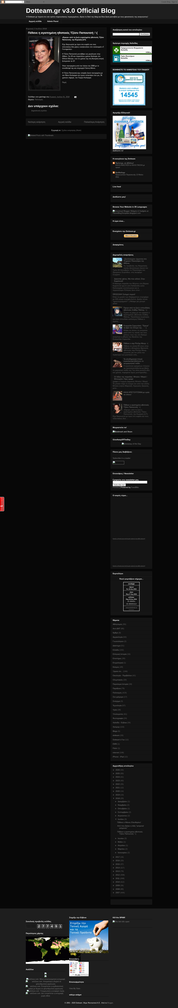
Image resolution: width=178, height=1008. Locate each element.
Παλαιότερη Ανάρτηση (94, 122)
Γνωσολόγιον (118, 641)
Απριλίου (122, 845)
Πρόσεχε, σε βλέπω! (124, 163)
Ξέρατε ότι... (118, 671)
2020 (118, 791)
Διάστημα (116, 646)
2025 (118, 773)
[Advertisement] (132, 944)
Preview (116, 487)
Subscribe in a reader (121, 458)
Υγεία (115, 710)
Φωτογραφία (118, 718)
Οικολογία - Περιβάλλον (122, 675)
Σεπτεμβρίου (123, 812)
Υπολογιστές (118, 714)
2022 (118, 784)
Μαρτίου (121, 849)
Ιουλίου (121, 819)
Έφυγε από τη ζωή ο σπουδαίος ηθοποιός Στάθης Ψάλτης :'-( (137, 309)
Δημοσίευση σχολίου (39, 111)
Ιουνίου (121, 838)
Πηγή (64, 82)
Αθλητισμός (117, 624)
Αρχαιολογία (118, 637)
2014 (118, 868)
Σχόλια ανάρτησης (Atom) (71, 130)
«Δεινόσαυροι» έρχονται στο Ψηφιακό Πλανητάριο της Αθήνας (135, 261)
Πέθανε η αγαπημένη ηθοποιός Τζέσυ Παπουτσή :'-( (62, 32)
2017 (118, 857)
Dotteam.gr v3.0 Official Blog (71, 10)
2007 (118, 893)
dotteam (116, 735)
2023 (118, 781)
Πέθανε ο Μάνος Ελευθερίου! (129, 822)
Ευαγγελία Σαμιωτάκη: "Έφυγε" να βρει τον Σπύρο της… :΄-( (136, 327)
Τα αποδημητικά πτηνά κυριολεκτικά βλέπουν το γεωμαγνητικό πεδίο (134, 361)
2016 (118, 860)
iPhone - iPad (118, 757)
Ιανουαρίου (122, 853)
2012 (118, 875)
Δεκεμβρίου (123, 801)
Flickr (115, 748)
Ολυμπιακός (118, 680)
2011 (118, 878)
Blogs (115, 731)
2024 (118, 777)
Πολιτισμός (39, 100)
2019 (118, 795)
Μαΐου (120, 842)
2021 (118, 788)
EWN (115, 744)
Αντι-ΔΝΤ (116, 628)
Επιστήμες (117, 658)
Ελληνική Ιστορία (120, 654)
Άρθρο (115, 633)
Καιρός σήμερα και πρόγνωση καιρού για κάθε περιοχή (129, 538)
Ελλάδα (116, 650)
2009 (118, 885)
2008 (118, 889)
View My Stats (74, 988)
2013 (118, 871)
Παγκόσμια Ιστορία (120, 684)
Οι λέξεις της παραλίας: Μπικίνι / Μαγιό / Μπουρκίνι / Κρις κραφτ (130, 378)
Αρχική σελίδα (35, 21)
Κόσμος (116, 667)
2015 (118, 864)
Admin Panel (52, 21)
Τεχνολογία (117, 705)
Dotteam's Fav (119, 740)
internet (116, 753)
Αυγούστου (123, 816)
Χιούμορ (116, 727)
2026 (118, 770)
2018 (118, 798)
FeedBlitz (135, 487)
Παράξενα (117, 688)
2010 (118, 882)
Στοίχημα (116, 701)
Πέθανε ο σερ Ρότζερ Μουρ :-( (136, 343)
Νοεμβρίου (122, 805)
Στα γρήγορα (118, 697)
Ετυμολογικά (118, 663)
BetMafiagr (120, 172)
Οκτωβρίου (122, 808)
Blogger (110, 1003)
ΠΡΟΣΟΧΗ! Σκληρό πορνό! (124, 294)
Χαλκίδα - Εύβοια (120, 723)
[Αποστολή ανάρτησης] (75, 97)
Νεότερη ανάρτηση (36, 122)
